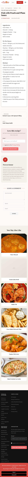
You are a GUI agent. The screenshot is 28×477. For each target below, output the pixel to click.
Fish (20, 8)
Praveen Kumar (6, 18)
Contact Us (13, 409)
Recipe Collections (15, 399)
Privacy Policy (16, 145)
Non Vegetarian (8, 8)
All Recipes (13, 397)
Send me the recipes (10, 149)
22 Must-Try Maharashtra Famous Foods (4, 432)
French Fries (4, 439)
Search (20, 2)
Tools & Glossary (15, 404)
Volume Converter (5, 406)
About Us (13, 406)
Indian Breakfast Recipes (16, 402)
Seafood (15, 8)
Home (2, 8)
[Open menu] (25, 2)
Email (4, 138)
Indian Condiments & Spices (4, 413)
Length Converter (5, 409)
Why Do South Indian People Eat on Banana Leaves (5, 461)
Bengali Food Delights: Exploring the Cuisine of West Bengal (4, 453)
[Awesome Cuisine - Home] (5, 2)
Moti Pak (3, 436)
